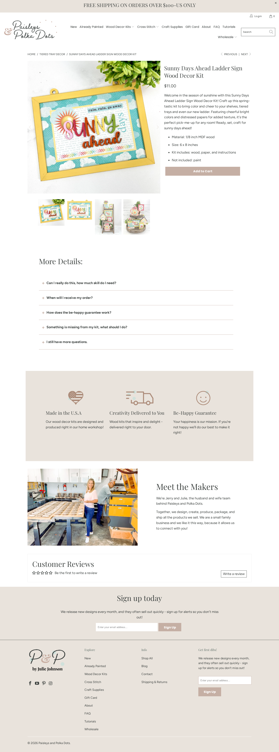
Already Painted (91, 27)
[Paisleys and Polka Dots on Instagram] (51, 683)
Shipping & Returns (154, 682)
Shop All (147, 658)
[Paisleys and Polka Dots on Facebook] (30, 683)
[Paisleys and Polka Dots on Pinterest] (44, 683)
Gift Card (192, 27)
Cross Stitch (146, 27)
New (73, 27)
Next (244, 54)
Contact (147, 674)
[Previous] (30, 127)
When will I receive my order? (69, 298)
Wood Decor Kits (119, 27)
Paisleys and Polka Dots (54, 743)
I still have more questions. (66, 342)
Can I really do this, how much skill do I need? (81, 283)
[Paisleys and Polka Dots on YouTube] (37, 683)
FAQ (217, 27)
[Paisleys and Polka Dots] (30, 30)
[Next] (157, 127)
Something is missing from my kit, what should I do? (86, 327)
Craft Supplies (172, 27)
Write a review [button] (234, 574)
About (206, 27)
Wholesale (226, 37)
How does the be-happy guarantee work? (78, 312)
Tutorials (228, 27)
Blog (144, 666)
